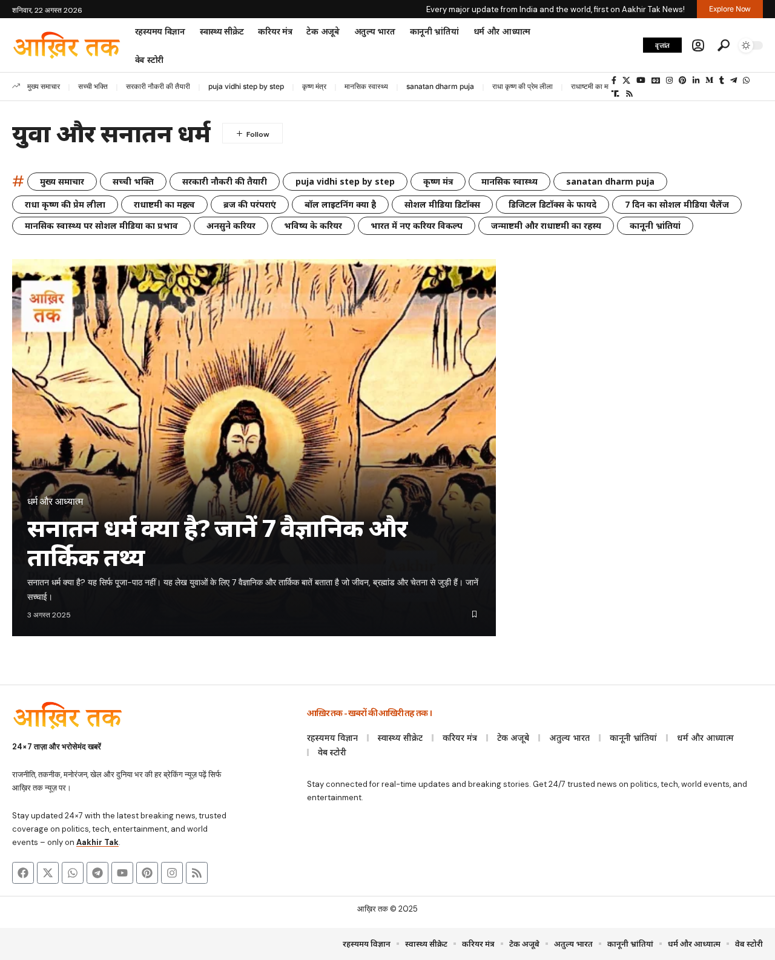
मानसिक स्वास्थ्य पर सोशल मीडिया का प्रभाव (101, 225)
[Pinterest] (683, 80)
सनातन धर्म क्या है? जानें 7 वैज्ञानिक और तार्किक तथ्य (217, 542)
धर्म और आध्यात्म (55, 502)
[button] (698, 45)
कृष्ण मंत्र (314, 86)
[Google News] (655, 80)
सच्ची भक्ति (93, 86)
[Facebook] (613, 80)
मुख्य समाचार (43, 86)
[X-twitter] (48, 873)
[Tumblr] (721, 80)
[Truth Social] (615, 93)
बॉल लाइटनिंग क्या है (340, 204)
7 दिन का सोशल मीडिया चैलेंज (677, 204)
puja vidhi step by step (246, 86)
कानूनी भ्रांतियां (655, 225)
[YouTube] (640, 80)
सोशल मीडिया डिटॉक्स (442, 204)
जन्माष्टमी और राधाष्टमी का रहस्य (546, 225)
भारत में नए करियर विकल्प (417, 225)
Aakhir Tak (97, 842)
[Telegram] (733, 80)
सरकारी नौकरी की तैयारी (158, 86)
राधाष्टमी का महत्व (594, 86)
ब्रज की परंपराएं (249, 204)
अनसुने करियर (231, 225)
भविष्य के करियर (313, 225)
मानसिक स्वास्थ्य (366, 86)
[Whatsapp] (73, 873)
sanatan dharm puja (440, 86)
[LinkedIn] (696, 80)
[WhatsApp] (746, 80)
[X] (626, 80)
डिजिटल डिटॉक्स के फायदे (552, 204)
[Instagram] (669, 80)
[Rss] (629, 93)
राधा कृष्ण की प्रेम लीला (522, 86)
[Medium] (709, 80)
